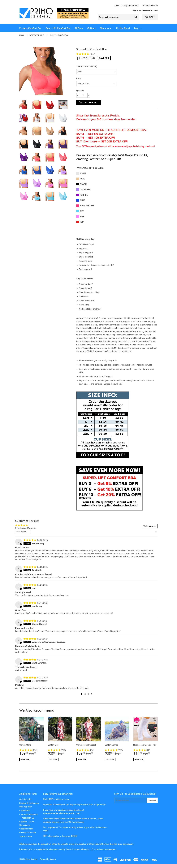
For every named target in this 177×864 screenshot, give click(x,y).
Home (21, 35)
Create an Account (150, 10)
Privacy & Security (27, 832)
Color (78, 78)
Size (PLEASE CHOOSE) (86, 66)
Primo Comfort (31, 859)
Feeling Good (123, 28)
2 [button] (85, 694)
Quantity (80, 91)
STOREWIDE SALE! (37, 35)
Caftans (91, 28)
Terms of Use (25, 836)
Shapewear (106, 28)
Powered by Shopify (48, 859)
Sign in (135, 10)
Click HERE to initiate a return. (56, 799)
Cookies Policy (26, 829)
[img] (30, 540)
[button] (82, 54)
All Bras (79, 28)
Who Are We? (25, 807)
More (137, 28)
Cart (152, 17)
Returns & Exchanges (29, 803)
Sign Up (152, 800)
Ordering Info (25, 799)
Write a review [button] (149, 526)
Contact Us (24, 810)
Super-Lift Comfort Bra (58, 28)
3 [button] (88, 694)
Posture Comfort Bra (30, 28)
